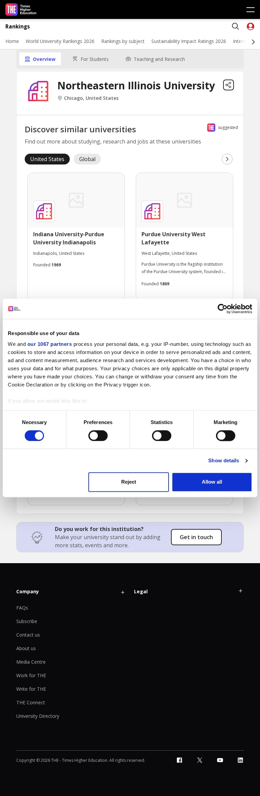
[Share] (228, 85)
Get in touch (196, 537)
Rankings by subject (123, 41)
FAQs (22, 607)
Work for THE (31, 675)
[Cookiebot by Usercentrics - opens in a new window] (222, 309)
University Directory (37, 716)
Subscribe (26, 621)
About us (26, 648)
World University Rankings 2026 (60, 41)
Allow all (212, 482)
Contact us (28, 635)
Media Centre (31, 662)
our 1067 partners (49, 344)
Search (235, 26)
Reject (128, 482)
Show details (223, 460)
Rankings (17, 26)
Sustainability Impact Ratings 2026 (188, 41)
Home (12, 41)
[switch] (98, 435)
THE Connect (30, 702)
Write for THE (31, 689)
